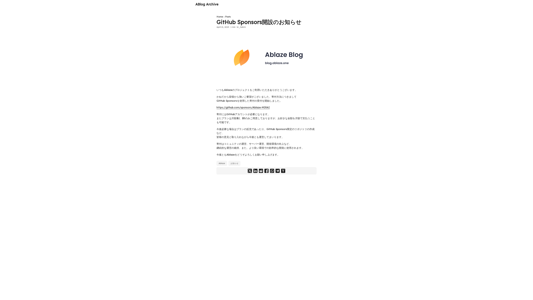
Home (220, 16)
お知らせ (234, 163)
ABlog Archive (206, 4)
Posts (228, 16)
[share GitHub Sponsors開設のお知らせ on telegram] (278, 171)
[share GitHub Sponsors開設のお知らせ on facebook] (266, 171)
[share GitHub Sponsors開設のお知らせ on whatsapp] (272, 171)
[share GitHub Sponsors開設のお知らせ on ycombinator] (283, 171)
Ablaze (222, 163)
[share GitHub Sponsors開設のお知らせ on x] (250, 171)
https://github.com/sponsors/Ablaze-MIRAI (243, 107)
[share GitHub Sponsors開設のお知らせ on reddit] (261, 171)
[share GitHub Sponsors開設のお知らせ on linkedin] (255, 171)
